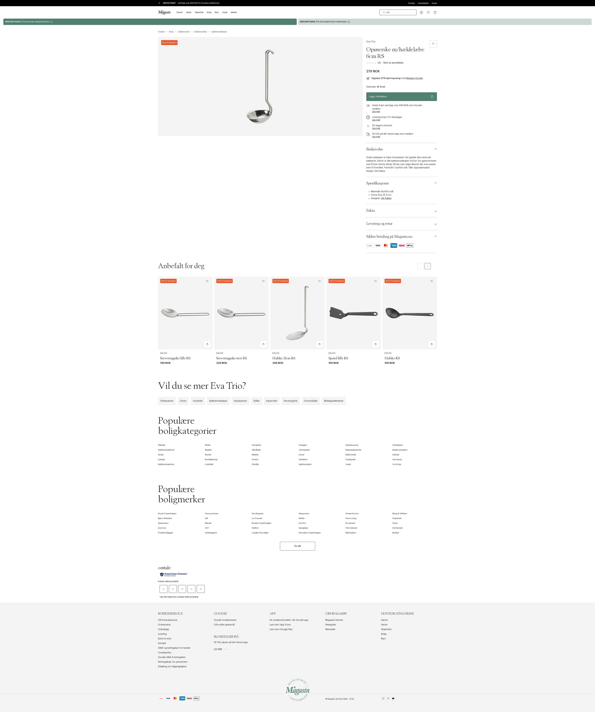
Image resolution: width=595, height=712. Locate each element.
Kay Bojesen (258, 514)
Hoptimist (396, 518)
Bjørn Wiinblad (165, 518)
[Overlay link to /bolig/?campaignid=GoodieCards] (150, 22)
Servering (397, 459)
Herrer (384, 625)
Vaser (348, 464)
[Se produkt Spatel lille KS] (353, 313)
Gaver (434, 3)
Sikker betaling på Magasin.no (389, 237)
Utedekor (303, 459)
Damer (384, 620)
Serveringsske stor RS (231, 358)
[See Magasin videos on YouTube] (393, 699)
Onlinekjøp (163, 629)
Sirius (395, 523)
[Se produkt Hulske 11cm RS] (297, 313)
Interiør (395, 455)
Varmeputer (304, 450)
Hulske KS (392, 358)
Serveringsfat (291, 401)
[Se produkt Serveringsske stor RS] (241, 313)
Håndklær (256, 450)
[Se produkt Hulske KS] (409, 313)
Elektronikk (351, 455)
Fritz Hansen (351, 528)
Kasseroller (271, 401)
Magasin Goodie (414, 78)
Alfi (206, 518)
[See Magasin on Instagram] (383, 699)
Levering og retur (379, 224)
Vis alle (297, 546)
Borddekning (211, 459)
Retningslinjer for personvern (172, 662)
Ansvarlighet (423, 3)
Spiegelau (303, 528)
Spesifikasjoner (377, 183)
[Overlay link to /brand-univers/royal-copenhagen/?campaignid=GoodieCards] (445, 22)
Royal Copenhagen (167, 514)
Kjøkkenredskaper (218, 401)
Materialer (330, 629)
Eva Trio (370, 41)
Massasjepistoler (354, 450)
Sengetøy (256, 445)
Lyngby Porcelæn (260, 533)
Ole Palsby (386, 198)
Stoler (161, 455)
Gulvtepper (397, 445)
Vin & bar (396, 464)
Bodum (395, 533)
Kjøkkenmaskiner (166, 450)
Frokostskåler (311, 401)
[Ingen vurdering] (372, 63)
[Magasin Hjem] (164, 12)
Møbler (255, 455)
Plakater (161, 445)
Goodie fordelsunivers (225, 620)
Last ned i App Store (280, 625)
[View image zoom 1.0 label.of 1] (260, 86)
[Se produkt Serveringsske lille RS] (185, 313)
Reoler (208, 455)
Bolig (383, 634)
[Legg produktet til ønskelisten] (433, 44)
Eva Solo (162, 528)
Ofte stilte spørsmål (224, 625)
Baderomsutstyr (400, 450)
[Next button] (428, 266)
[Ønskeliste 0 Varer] (428, 12)
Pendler (255, 464)
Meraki (208, 523)
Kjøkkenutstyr (305, 464)
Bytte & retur (164, 639)
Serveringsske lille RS (175, 358)
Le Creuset (257, 518)
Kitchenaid (397, 528)
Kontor (255, 459)
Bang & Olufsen (399, 514)
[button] (421, 12)
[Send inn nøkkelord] (384, 12)
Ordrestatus (164, 625)
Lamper (161, 459)
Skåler (256, 401)
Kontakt (162, 643)
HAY (207, 528)
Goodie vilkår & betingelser (172, 657)
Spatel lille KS (338, 358)
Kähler (302, 518)
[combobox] (397, 12)
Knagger (303, 445)
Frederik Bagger (165, 533)
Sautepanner (240, 401)
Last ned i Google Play (281, 629)
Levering (162, 634)
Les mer (218, 649)
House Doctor (352, 514)
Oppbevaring (352, 445)
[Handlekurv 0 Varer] (435, 12)
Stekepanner (166, 401)
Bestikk (208, 450)
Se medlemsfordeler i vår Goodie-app (289, 620)
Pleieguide (330, 625)
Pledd (207, 445)
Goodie (411, 3)
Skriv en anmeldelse (393, 63)
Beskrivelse (374, 149)
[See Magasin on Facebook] (388, 699)
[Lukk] (346, 389)
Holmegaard (211, 533)
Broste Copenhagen (261, 523)
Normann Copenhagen (310, 533)
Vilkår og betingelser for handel (174, 648)
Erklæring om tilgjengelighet (172, 667)
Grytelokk (198, 401)
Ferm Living (351, 518)
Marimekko (351, 533)
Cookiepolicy (164, 653)
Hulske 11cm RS (283, 358)
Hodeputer (351, 459)
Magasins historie (334, 620)
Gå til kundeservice (167, 620)
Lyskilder (209, 464)
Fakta (370, 211)
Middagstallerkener (334, 401)
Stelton (255, 528)
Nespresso (304, 514)
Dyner (301, 455)
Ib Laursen (350, 523)
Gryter (183, 401)
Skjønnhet (386, 629)
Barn (383, 639)
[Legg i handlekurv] (207, 344)
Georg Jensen (211, 514)
